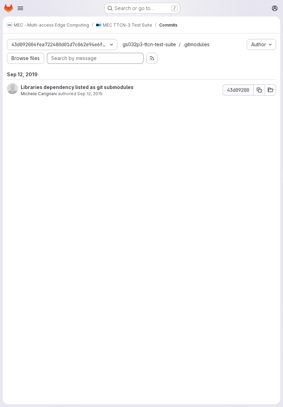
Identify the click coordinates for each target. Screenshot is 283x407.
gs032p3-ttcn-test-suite (149, 44)
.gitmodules (196, 44)
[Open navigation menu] (20, 8)
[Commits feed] (151, 58)
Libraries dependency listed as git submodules (77, 87)
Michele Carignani (39, 93)
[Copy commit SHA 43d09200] (259, 90)
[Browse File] (270, 90)
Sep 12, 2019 (90, 93)
